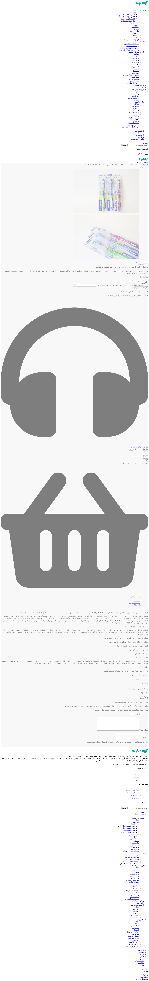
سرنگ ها (136, 71)
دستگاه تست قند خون (131, 44)
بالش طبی (135, 91)
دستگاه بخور (135, 27)
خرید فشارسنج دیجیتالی (132, 793)
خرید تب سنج (135, 798)
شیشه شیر (135, 106)
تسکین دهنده (134, 81)
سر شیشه (135, 108)
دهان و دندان (134, 31)
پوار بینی (136, 121)
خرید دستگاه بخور (134, 795)
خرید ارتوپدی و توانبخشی (132, 790)
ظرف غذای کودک (133, 112)
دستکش (136, 54)
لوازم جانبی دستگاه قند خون (129, 50)
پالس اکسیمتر (134, 23)
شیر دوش (135, 114)
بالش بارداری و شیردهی (130, 127)
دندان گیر (136, 110)
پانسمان (136, 69)
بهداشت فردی (134, 79)
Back (137, 820)
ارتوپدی (136, 100)
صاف (143, 283)
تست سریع (135, 77)
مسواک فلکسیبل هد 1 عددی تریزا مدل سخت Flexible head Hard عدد (121, 285)
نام (146, 734)
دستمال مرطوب (133, 116)
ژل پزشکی (135, 73)
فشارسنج (136, 12)
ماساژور (136, 29)
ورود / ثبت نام (139, 965)
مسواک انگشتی (133, 123)
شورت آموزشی (133, 119)
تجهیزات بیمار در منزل (131, 39)
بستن (146, 971)
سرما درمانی (134, 37)
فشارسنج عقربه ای (128, 19)
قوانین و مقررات (134, 780)
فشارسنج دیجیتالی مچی (126, 17)
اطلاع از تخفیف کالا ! (140, 449)
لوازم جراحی (134, 62)
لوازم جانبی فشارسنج (127, 21)
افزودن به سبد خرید (141, 287)
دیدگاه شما (143, 730)
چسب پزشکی (134, 66)
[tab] (73, 601)
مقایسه (141, 963)
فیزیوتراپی (135, 96)
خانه (146, 164)
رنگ (146, 282)
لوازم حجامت (134, 58)
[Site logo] (141, 5)
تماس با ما (136, 777)
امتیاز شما (144, 714)
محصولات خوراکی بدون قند (129, 48)
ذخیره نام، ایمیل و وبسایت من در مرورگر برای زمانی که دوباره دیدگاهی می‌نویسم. (116, 742)
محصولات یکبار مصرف (131, 75)
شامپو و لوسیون (133, 125)
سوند (137, 56)
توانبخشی (136, 94)
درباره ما (137, 774)
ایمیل (145, 738)
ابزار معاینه (135, 33)
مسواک (132, 164)
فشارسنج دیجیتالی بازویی (126, 14)
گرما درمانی (135, 35)
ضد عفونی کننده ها (132, 64)
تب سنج (136, 25)
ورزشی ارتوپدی (133, 98)
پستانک (136, 104)
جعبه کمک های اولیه (132, 83)
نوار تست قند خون (132, 46)
